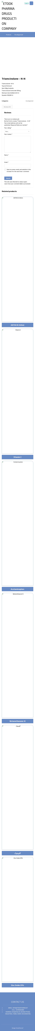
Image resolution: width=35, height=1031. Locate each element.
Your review (8, 134)
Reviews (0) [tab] (7, 107)
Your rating (8, 128)
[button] (31, 3)
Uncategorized (29, 101)
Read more (17, 317)
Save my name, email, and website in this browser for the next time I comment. (19, 170)
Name (6, 155)
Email (6, 162)
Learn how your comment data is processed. (17, 183)
